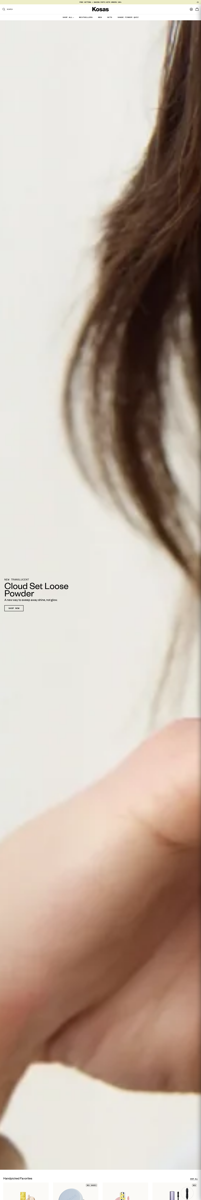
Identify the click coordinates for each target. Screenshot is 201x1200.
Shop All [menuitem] (67, 17)
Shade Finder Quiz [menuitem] (128, 17)
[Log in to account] (191, 9)
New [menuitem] (100, 17)
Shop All (194, 1179)
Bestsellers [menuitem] (86, 17)
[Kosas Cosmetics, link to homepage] (100, 9)
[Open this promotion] (100, 595)
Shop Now (13, 608)
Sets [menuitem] (109, 17)
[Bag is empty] (197, 9)
